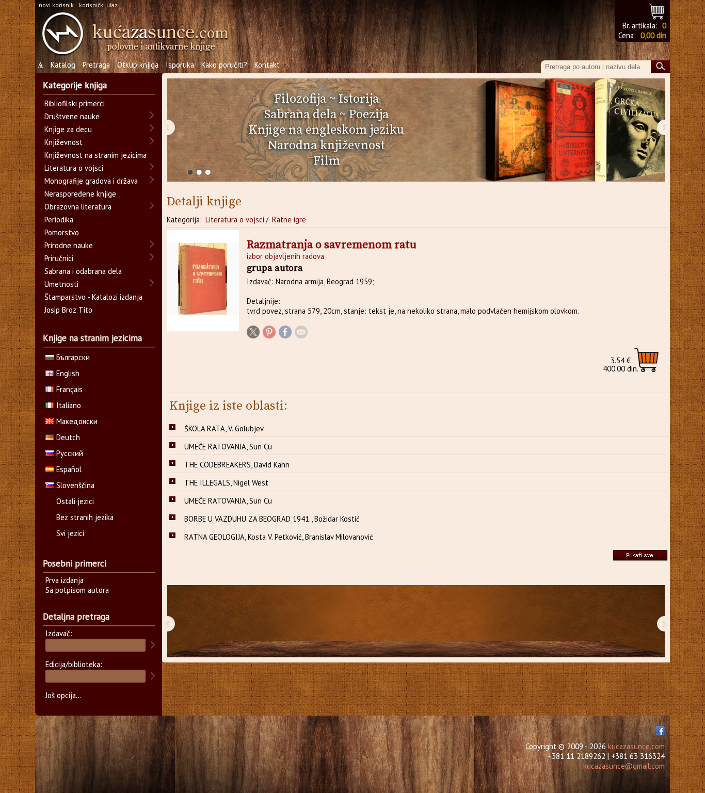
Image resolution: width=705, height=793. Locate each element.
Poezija (369, 114)
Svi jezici (70, 533)
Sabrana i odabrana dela (83, 271)
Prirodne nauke (68, 245)
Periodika (58, 219)
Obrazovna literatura (77, 207)
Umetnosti (61, 284)
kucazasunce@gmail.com (624, 766)
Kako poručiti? (224, 65)
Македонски (77, 421)
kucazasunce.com (636, 746)
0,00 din (653, 35)
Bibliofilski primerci (74, 103)
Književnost (63, 142)
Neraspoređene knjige (80, 194)
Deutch (68, 437)
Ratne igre (289, 219)
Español (69, 469)
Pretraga (96, 65)
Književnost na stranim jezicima (95, 155)
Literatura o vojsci (234, 219)
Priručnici (58, 258)
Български (73, 357)
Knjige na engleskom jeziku (326, 130)
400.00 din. (620, 364)
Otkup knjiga (137, 65)
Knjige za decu (68, 129)
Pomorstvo (61, 232)
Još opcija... (63, 695)
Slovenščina (75, 485)
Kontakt (267, 65)
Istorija (359, 99)
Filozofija (300, 99)
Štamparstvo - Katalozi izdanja (93, 297)
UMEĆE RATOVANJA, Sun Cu (228, 446)
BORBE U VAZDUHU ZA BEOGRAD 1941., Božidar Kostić (272, 519)
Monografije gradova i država (91, 181)
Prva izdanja (64, 580)
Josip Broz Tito (68, 310)
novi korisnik (56, 5)
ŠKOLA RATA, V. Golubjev (224, 428)
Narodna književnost (326, 145)
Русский (69, 453)
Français (69, 389)
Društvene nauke (72, 116)
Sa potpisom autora (77, 590)
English (67, 373)
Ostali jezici (75, 501)
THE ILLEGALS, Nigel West (226, 483)
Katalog (63, 65)
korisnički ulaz (98, 5)
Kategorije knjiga (75, 85)
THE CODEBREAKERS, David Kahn (237, 465)
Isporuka (180, 65)
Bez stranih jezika (85, 517)
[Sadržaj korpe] (657, 10)
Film (326, 161)
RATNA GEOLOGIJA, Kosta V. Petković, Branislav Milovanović (278, 537)
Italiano (68, 405)
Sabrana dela (300, 114)
